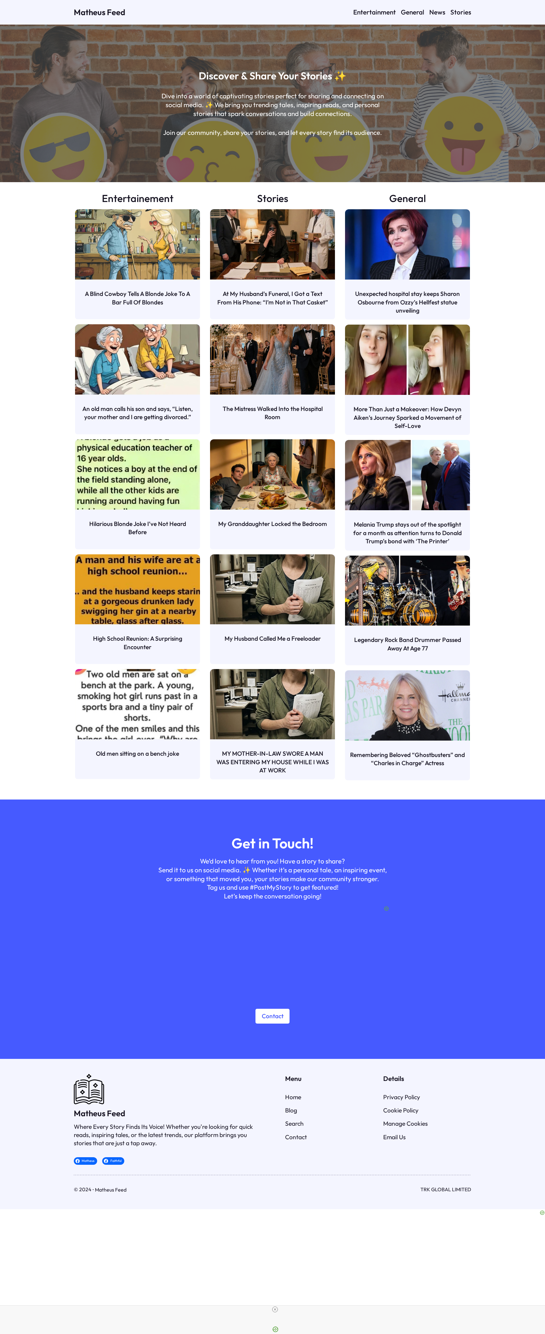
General (407, 198)
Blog (291, 1110)
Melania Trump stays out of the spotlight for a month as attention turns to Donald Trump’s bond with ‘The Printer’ (407, 533)
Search (294, 1123)
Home (293, 1097)
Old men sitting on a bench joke (137, 753)
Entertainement (137, 198)
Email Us (394, 1137)
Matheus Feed (99, 12)
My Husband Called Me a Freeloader (273, 638)
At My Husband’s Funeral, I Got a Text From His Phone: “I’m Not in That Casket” (272, 298)
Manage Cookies (405, 1123)
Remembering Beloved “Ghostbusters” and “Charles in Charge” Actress (407, 759)
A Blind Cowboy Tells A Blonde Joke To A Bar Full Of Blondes (137, 298)
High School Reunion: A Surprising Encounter (137, 642)
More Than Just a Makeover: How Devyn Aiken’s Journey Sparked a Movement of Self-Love (407, 417)
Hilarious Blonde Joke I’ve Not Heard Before (137, 528)
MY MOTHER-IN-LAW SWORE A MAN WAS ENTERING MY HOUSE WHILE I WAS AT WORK (272, 762)
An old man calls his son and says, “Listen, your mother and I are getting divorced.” (137, 413)
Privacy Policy (401, 1097)
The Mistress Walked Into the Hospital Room (273, 413)
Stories (272, 198)
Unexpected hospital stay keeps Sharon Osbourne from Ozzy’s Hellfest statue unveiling (407, 302)
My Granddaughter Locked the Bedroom (272, 524)
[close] (275, 1309)
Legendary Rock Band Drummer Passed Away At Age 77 (407, 644)
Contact (273, 1016)
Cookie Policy (401, 1110)
